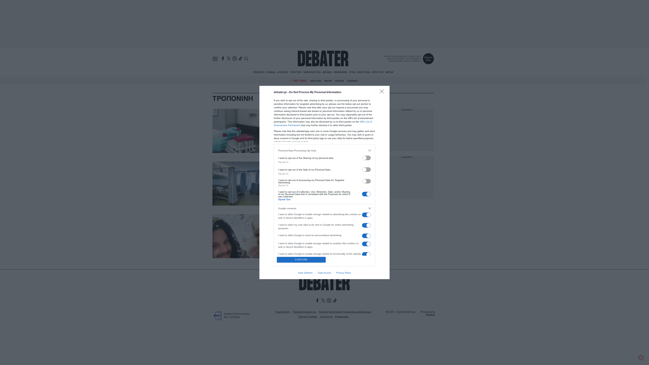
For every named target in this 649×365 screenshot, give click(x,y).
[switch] (366, 158)
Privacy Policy (343, 272)
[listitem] (324, 150)
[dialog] (324, 182)
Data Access (324, 272)
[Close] (383, 92)
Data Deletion (305, 272)
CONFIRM (301, 259)
